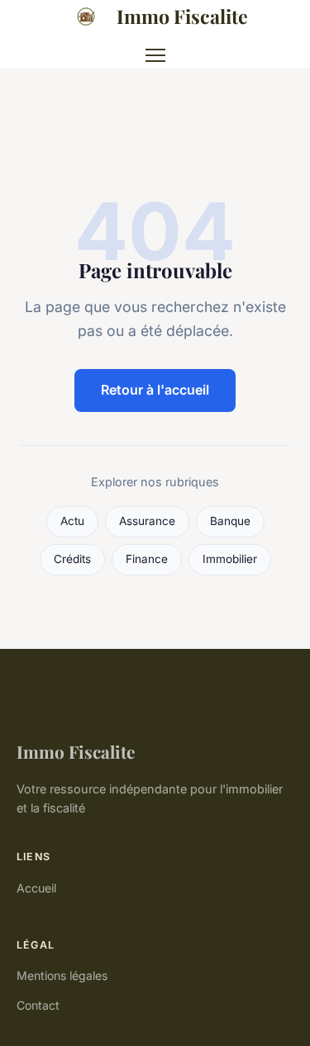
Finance (147, 559)
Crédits (72, 559)
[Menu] (155, 55)
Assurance (147, 521)
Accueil (36, 888)
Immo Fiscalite (182, 16)
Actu (72, 521)
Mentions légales (62, 975)
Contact (38, 1005)
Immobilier (230, 559)
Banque (230, 521)
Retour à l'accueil (155, 389)
